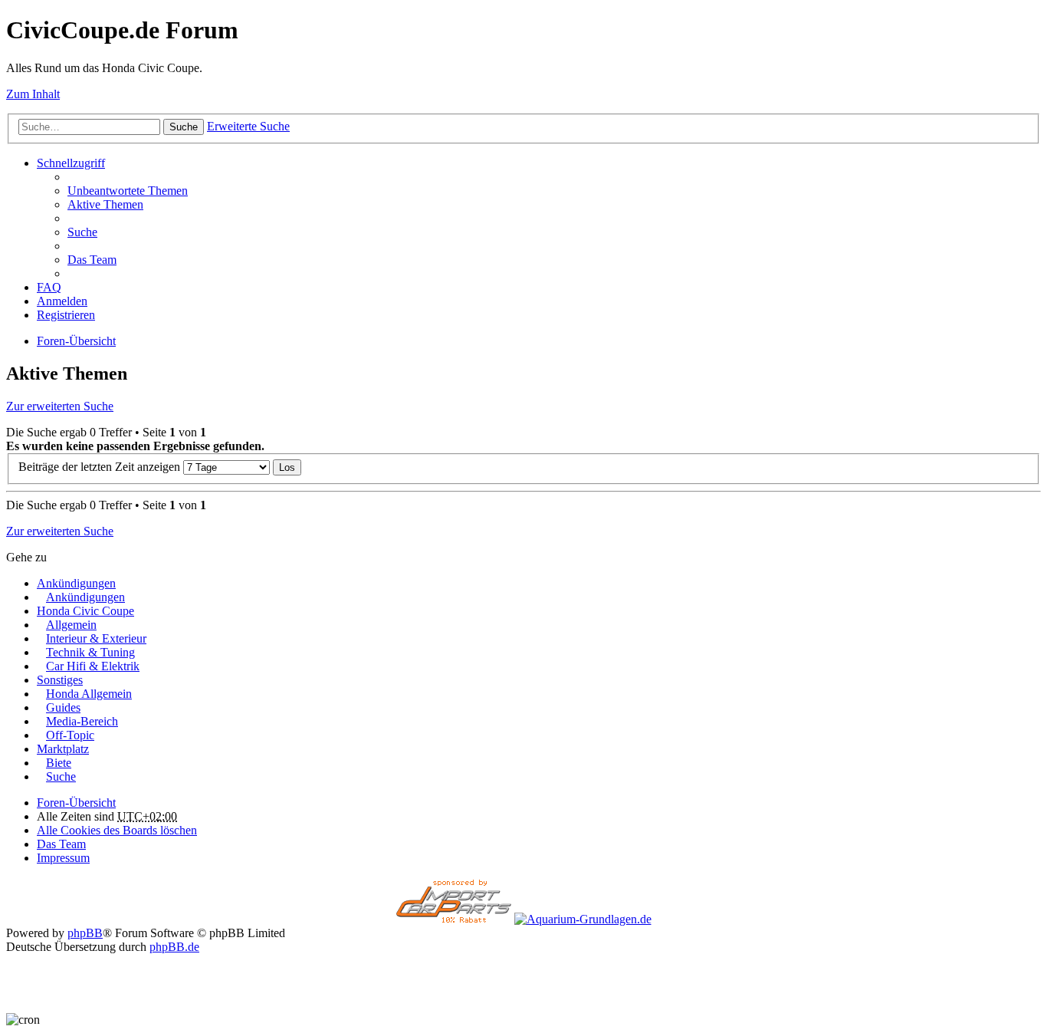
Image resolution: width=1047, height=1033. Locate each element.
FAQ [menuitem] (49, 287)
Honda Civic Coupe (85, 610)
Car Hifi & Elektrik (92, 666)
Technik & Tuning (90, 652)
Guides (63, 707)
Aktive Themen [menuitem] (105, 204)
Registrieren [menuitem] (66, 314)
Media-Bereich (82, 721)
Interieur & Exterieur (96, 638)
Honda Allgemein (89, 693)
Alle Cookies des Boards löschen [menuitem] (117, 830)
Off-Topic (70, 735)
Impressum (63, 857)
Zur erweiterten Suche (59, 406)
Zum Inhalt (33, 93)
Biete (58, 762)
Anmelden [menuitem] (62, 301)
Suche (183, 127)
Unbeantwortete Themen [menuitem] (127, 190)
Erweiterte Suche (248, 126)
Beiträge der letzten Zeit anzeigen (100, 466)
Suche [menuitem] (82, 232)
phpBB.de (174, 946)
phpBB (85, 932)
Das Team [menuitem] (92, 259)
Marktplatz (63, 748)
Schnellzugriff (71, 162)
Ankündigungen (76, 583)
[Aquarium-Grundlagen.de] (583, 919)
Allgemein (71, 624)
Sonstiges (60, 679)
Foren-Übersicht (76, 802)
